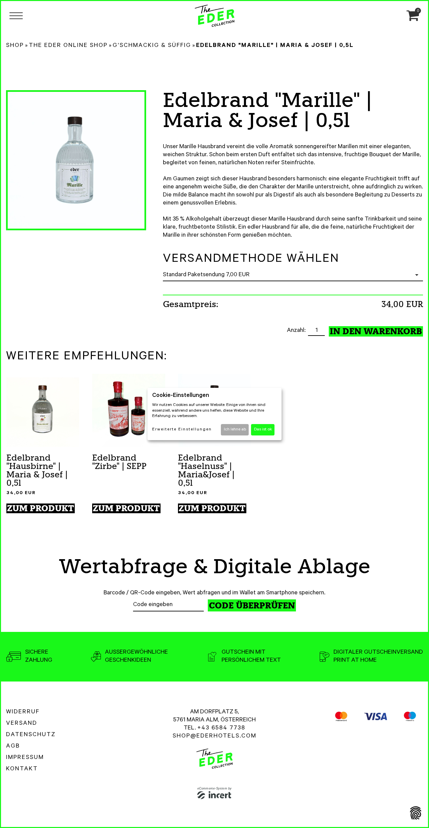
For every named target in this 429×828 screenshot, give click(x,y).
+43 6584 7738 (221, 728)
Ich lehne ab (235, 429)
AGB (13, 746)
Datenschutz (31, 735)
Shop (15, 46)
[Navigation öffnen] (16, 15)
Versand (21, 723)
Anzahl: (297, 331)
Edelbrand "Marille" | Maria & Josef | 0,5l (275, 46)
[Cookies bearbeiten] (415, 813)
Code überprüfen (252, 605)
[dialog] (214, 414)
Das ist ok (263, 429)
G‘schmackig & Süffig (152, 46)
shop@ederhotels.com (214, 736)
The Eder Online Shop (68, 46)
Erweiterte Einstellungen (182, 429)
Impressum (25, 758)
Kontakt (22, 769)
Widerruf (23, 712)
